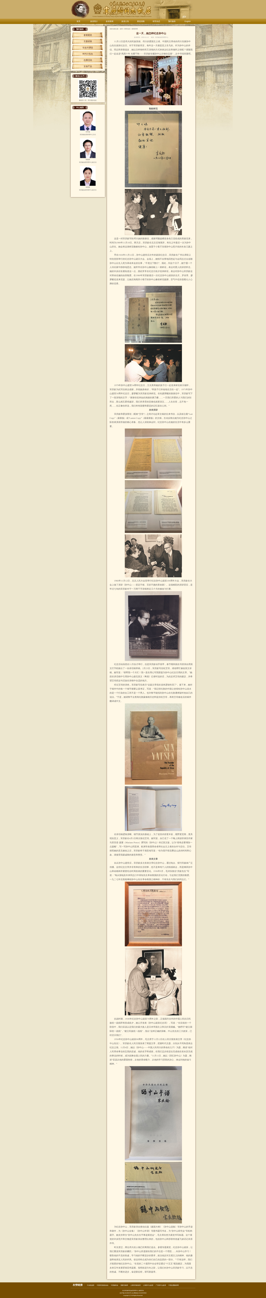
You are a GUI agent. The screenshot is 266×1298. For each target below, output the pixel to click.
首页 (78, 21)
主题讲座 (88, 41)
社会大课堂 (88, 47)
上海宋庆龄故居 (135, 1285)
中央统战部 (90, 1285)
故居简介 (94, 21)
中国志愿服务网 (173, 1285)
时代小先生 (88, 54)
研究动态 (156, 21)
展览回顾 (141, 21)
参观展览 (88, 35)
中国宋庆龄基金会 (102, 1285)
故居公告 (125, 21)
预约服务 (172, 21)
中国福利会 (114, 1285)
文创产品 (88, 66)
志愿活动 (88, 60)
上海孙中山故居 (148, 1285)
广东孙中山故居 (161, 1285)
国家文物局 (124, 1285)
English (188, 21)
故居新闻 (109, 21)
